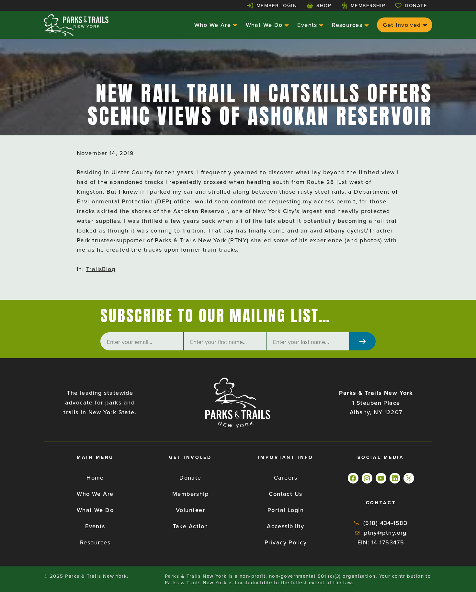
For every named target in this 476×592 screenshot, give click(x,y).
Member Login (276, 5)
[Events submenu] (320, 25)
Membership (368, 5)
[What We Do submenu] (286, 25)
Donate (416, 5)
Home (95, 477)
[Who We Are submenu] (234, 25)
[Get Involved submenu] (424, 25)
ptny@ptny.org (385, 533)
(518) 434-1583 (385, 523)
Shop (323, 5)
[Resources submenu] (366, 25)
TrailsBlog (100, 269)
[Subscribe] (363, 341)
